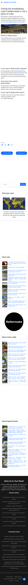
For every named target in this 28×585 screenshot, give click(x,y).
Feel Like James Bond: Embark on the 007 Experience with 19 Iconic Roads (17, 263)
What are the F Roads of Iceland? (16, 267)
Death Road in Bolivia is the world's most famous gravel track (17, 466)
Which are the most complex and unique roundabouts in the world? (17, 354)
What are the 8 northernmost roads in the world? (14, 559)
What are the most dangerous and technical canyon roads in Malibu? (17, 351)
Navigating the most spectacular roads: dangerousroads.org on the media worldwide (14, 562)
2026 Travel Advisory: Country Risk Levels (14, 539)
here (18, 488)
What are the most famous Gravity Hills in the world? (17, 343)
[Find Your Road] (14, 203)
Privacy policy (9, 576)
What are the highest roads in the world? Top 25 (17, 305)
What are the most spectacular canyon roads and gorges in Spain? (17, 358)
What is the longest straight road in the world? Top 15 (17, 294)
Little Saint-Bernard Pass (18, 71)
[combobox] (11, 184)
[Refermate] (14, 321)
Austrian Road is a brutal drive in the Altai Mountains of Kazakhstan (17, 427)
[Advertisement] (14, 54)
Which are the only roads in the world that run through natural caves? (17, 347)
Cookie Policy (21, 578)
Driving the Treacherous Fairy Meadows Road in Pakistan (17, 458)
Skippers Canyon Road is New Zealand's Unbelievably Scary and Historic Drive (17, 462)
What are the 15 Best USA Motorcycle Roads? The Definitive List (17, 381)
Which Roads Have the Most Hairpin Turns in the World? (17, 282)
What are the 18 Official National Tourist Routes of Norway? (17, 370)
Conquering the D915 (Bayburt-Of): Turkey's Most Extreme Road (17, 443)
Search (23, 184)
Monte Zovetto (21, 153)
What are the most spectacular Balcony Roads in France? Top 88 (17, 377)
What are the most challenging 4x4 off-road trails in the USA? (17, 271)
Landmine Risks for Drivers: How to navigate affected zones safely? (14, 542)
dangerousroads (10, 2)
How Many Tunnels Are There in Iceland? (14, 536)
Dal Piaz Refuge (7, 153)
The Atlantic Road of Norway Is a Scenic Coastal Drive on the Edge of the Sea (17, 454)
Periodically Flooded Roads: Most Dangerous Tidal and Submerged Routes (17, 279)
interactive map (19, 213)
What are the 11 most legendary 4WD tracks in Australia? (14, 551)
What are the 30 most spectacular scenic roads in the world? (17, 373)
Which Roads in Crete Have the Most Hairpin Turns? (17, 275)
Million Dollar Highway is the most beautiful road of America (17, 450)
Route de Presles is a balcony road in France (17, 435)
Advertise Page (18, 576)
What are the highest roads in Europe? (17, 298)
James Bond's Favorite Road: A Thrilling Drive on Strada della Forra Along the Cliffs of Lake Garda (17, 431)
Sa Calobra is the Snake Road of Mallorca (17, 446)
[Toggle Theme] (24, 579)
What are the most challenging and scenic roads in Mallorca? (14, 546)
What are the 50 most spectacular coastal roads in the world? (17, 366)
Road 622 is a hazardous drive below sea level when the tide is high (17, 439)
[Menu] (2, 2)
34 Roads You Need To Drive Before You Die (17, 362)
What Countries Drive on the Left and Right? (14, 554)
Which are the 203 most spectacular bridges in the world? (17, 290)
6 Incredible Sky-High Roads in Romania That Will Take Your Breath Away (14, 567)
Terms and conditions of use (10, 578)
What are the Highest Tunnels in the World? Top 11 (14, 557)
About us (11, 580)
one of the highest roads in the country (14, 22)
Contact (17, 580)
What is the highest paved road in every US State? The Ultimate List (17, 301)
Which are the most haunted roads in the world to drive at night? (17, 286)
